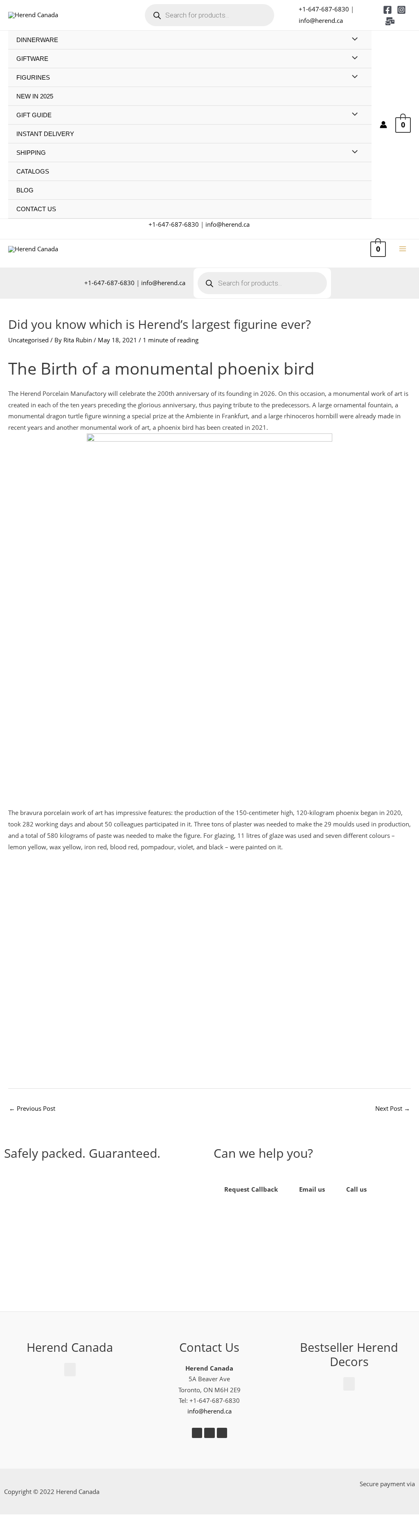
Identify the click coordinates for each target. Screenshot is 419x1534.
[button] (105, 1234)
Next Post (392, 1108)
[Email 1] (389, 21)
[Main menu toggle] (402, 249)
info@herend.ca (321, 20)
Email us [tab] (312, 1189)
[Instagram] (401, 9)
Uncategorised (28, 340)
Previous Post (32, 1108)
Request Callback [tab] (251, 1189)
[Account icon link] (383, 124)
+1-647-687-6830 (324, 9)
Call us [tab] (356, 1189)
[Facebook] (387, 9)
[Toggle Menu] (352, 39)
